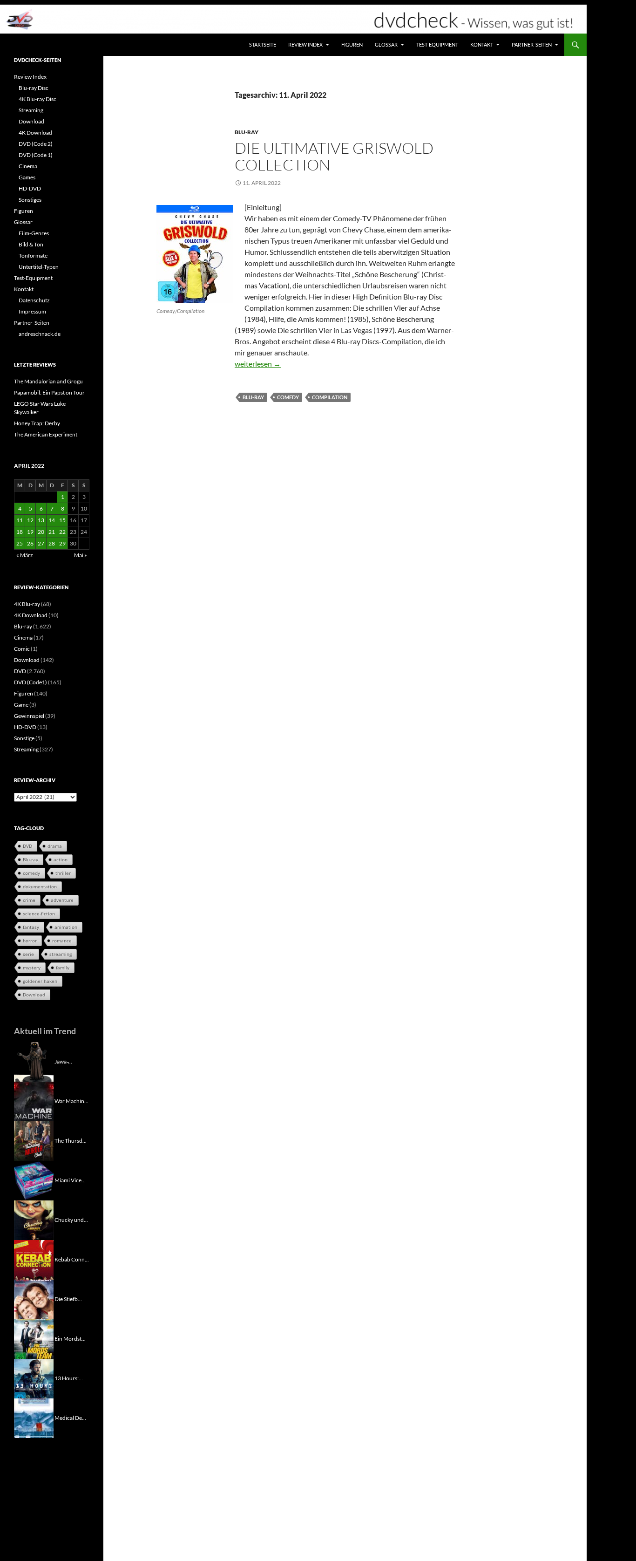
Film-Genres (34, 233)
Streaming (31, 110)
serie (28, 954)
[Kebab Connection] (34, 1258)
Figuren (352, 44)
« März (24, 555)
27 (41, 543)
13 (41, 520)
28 (51, 543)
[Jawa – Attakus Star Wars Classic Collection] (34, 1060)
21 (51, 531)
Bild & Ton (31, 244)
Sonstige (24, 738)
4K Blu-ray (27, 603)
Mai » (80, 555)
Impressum (32, 311)
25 (19, 543)
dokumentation (40, 886)
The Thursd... (70, 1140)
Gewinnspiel (29, 715)
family (62, 967)
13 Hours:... (68, 1377)
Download (31, 121)
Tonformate (33, 255)
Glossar (386, 44)
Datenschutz (34, 300)
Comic (22, 648)
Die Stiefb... (68, 1298)
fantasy (31, 927)
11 (19, 520)
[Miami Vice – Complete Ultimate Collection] (34, 1179)
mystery (32, 967)
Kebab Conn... (71, 1258)
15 (62, 520)
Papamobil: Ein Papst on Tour (49, 392)
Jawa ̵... (63, 1060)
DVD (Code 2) (36, 143)
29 (62, 543)
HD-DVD (30, 188)
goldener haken (40, 981)
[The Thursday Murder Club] (34, 1140)
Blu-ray (246, 132)
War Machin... (71, 1100)
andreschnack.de (40, 333)
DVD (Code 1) (36, 154)
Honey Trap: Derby (37, 423)
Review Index (305, 44)
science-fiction (39, 913)
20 (41, 531)
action (61, 859)
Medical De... (70, 1417)
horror (30, 940)
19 (30, 531)
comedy (288, 397)
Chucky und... (71, 1219)
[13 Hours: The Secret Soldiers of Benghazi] (34, 1377)
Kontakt (481, 44)
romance (62, 940)
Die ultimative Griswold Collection (334, 156)
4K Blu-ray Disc (37, 98)
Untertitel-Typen (39, 266)
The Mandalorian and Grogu (48, 381)
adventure (62, 900)
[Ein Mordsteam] (34, 1338)
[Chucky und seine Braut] (34, 1219)
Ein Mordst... (70, 1338)
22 (62, 531)
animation (65, 927)
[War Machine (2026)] (34, 1100)
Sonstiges (30, 199)
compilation (329, 397)
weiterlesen (258, 363)
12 (30, 520)
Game (21, 704)
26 (30, 543)
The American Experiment (45, 434)
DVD (20, 671)
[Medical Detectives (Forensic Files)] (34, 1417)
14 (51, 520)
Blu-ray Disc (33, 87)
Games (27, 177)
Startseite (262, 44)
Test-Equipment (437, 44)
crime (29, 900)
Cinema (28, 166)
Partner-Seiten (532, 44)
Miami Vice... (70, 1179)
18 (19, 531)
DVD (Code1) (30, 682)
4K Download (35, 132)
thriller (63, 873)
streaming (60, 954)
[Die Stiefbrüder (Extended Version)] (34, 1298)
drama (54, 846)
